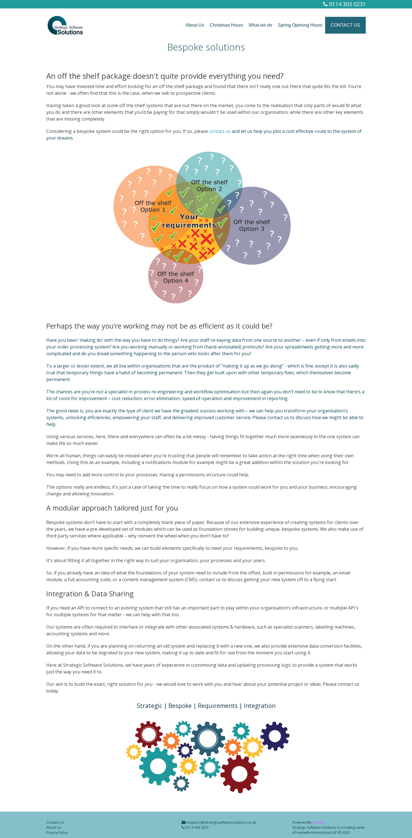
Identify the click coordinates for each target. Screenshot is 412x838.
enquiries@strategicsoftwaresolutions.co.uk (221, 822)
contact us (220, 131)
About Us (195, 25)
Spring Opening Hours (300, 25)
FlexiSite (318, 822)
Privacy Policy (57, 832)
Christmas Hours (226, 25)
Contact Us (345, 25)
